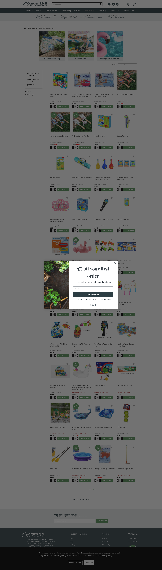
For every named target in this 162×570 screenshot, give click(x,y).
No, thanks (93, 305)
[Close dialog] (115, 263)
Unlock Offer (93, 294)
